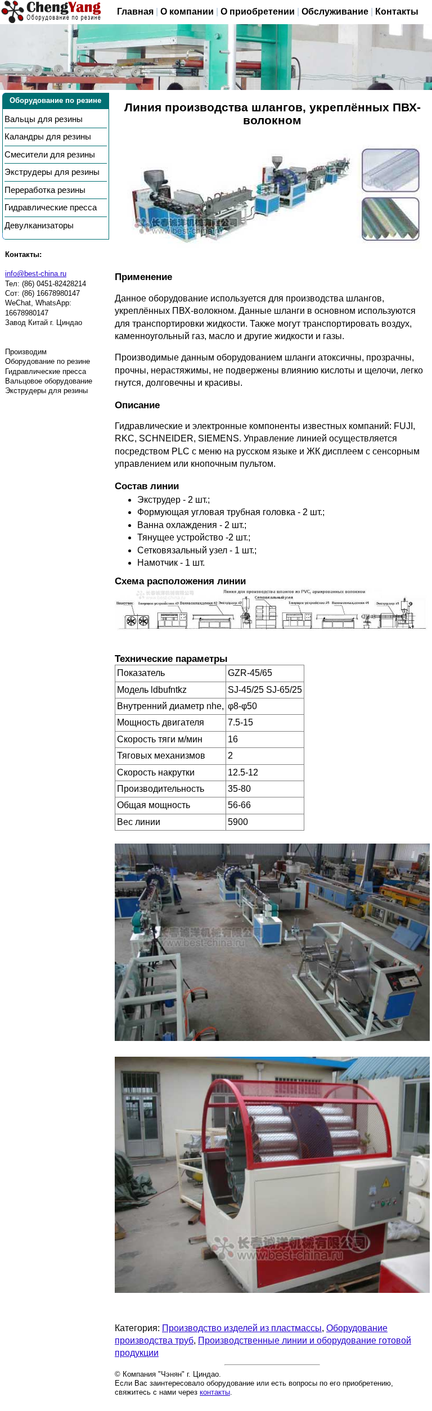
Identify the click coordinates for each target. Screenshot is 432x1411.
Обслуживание (335, 11)
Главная (135, 11)
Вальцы (43, 119)
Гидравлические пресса (50, 207)
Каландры (47, 136)
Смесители (49, 154)
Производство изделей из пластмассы (242, 1328)
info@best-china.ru (35, 273)
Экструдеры (52, 172)
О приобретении (257, 11)
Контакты (396, 11)
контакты (215, 1392)
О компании (187, 11)
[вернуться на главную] (51, 12)
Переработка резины (45, 190)
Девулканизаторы (39, 225)
